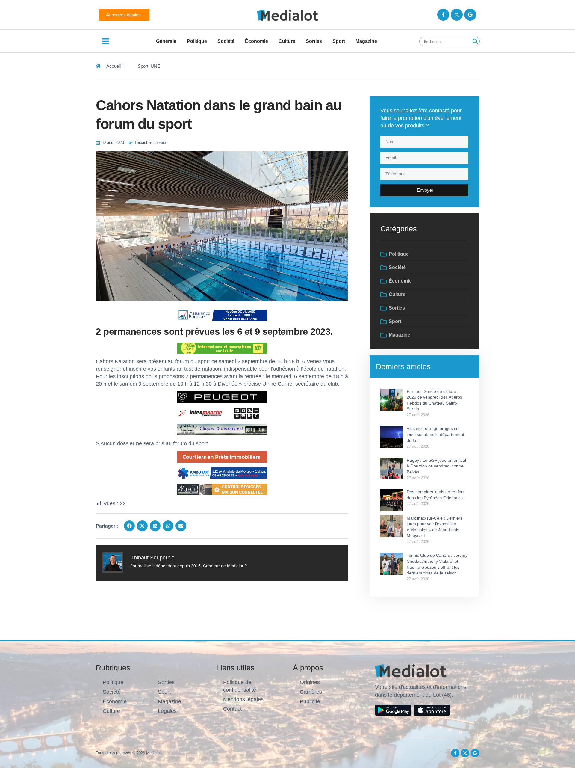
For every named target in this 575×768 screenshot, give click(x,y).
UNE (155, 66)
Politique (197, 41)
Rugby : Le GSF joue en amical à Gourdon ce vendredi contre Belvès (436, 466)
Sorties (314, 41)
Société (225, 41)
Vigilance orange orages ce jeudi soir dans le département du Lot (435, 434)
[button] (129, 525)
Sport (338, 41)
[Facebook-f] (443, 15)
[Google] (470, 15)
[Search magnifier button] (475, 41)
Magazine (366, 41)
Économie (256, 41)
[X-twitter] (457, 15)
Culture (287, 41)
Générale (166, 41)
